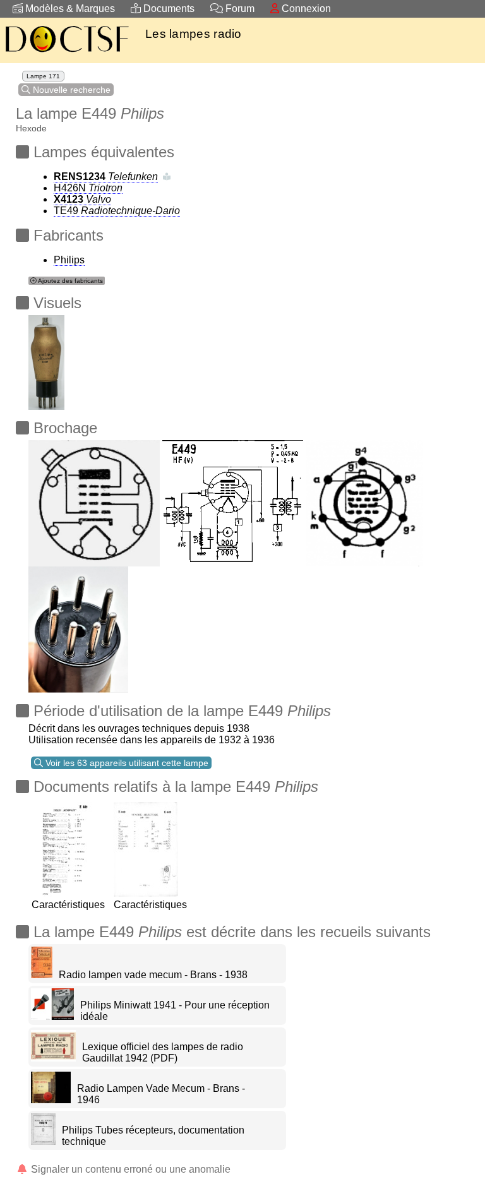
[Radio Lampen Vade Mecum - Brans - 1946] (51, 1099)
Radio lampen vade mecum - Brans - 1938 (153, 974)
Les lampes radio (193, 33)
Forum (238, 8)
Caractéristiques (68, 904)
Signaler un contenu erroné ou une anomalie (129, 1169)
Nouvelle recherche (70, 90)
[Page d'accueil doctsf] (66, 54)
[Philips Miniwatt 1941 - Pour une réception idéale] (52, 1016)
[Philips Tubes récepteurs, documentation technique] (43, 1141)
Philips (69, 259)
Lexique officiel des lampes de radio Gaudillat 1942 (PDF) (162, 1052)
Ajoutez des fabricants (70, 280)
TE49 (117, 210)
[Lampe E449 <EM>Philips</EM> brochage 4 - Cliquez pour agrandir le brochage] (94, 499)
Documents (168, 8)
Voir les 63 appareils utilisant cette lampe (125, 763)
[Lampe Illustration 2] (46, 359)
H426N (88, 188)
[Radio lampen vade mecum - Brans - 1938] (41, 974)
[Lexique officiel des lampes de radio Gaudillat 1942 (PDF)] (53, 1058)
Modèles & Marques (69, 8)
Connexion (305, 8)
